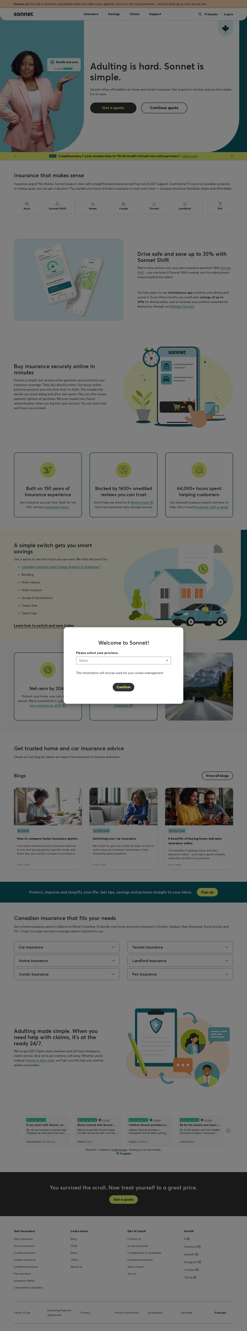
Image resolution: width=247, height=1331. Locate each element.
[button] (123, 660)
